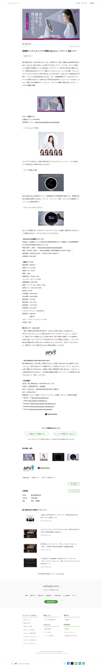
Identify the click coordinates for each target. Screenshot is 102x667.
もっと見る (61, 573)
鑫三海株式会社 (26, 44)
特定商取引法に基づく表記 (71, 635)
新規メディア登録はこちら (37, 434)
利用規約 (67, 629)
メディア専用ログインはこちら (66, 434)
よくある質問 (66, 595)
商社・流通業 (35, 501)
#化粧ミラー (35, 477)
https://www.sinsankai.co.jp (40, 398)
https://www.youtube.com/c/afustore (41, 409)
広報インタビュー (27, 619)
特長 (26, 595)
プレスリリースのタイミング (30, 636)
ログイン (86, 3)
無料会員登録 (51, 601)
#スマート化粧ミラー (48, 477)
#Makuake (26, 477)
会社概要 (67, 619)
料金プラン (33, 595)
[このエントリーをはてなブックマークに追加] (79, 664)
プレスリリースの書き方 (29, 629)
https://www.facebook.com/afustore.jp (42, 406)
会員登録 (92, 3)
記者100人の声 (26, 623)
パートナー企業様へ (49, 635)
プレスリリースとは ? (23, 663)
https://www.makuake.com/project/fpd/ (47, 122)
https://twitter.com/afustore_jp (37, 401)
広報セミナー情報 (27, 626)
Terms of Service (62, 653)
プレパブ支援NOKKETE (50, 619)
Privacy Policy (55, 653)
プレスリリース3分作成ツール (30, 640)
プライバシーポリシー (70, 632)
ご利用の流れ (57, 595)
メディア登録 (47, 632)
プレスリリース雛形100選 (29, 633)
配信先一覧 (41, 595)
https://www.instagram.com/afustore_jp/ (43, 403)
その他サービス (27, 56)
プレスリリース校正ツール (29, 643)
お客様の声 (49, 595)
